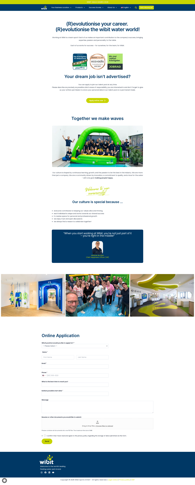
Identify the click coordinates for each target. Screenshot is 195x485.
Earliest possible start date (52, 391)
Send (47, 441)
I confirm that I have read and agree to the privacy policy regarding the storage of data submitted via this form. (87, 436)
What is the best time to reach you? (55, 382)
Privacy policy (124, 480)
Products (79, 7)
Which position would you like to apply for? (58, 343)
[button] (4, 480)
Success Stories (95, 7)
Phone (44, 372)
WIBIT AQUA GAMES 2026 (97, 2)
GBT (133, 480)
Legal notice (113, 480)
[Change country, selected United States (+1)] (44, 375)
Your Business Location (60, 7)
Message (45, 400)
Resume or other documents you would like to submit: (62, 417)
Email (44, 363)
